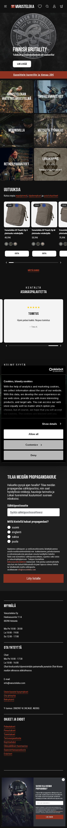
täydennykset (35, 195)
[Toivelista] (40, 6)
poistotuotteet (51, 195)
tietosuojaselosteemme (58, 811)
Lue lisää (22, 64)
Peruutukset (9, 730)
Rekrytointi (9, 699)
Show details (49, 423)
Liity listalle (34, 578)
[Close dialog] (63, 779)
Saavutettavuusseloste (15, 749)
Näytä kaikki (33, 270)
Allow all (34, 434)
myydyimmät (22, 195)
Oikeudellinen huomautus (16, 746)
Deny (33, 455)
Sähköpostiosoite (17, 505)
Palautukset (9, 726)
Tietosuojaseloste (12, 738)
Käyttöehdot (10, 742)
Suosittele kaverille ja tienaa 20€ (33, 74)
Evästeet (8, 753)
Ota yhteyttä (10, 695)
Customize (32, 444)
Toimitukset (9, 734)
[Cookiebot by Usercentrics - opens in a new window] (49, 370)
